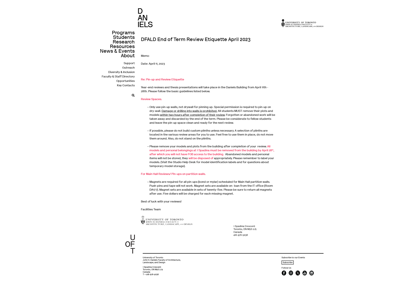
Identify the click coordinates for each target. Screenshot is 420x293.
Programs (123, 33)
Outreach (128, 67)
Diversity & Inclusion (121, 72)
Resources (122, 46)
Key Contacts (126, 85)
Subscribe (288, 263)
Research (124, 42)
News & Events (117, 51)
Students (124, 37)
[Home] (145, 17)
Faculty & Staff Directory (118, 76)
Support (129, 63)
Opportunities (125, 81)
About (128, 56)
